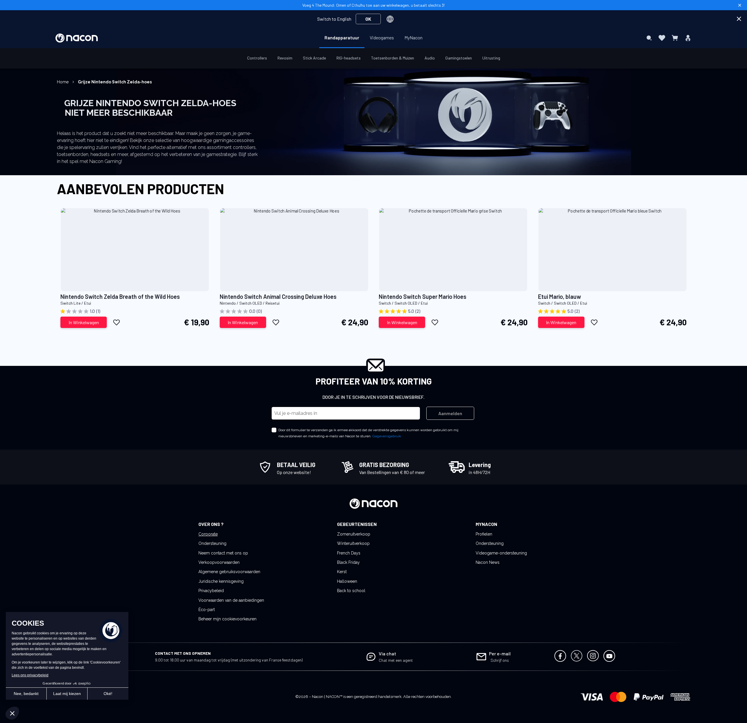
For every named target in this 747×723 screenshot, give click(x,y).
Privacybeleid (211, 590)
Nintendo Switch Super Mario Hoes (422, 296)
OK (368, 19)
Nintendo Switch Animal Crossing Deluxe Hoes (278, 296)
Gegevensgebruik (386, 436)
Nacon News (488, 562)
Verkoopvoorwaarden (219, 562)
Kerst (342, 571)
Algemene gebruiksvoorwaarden (229, 571)
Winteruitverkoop (353, 543)
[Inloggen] (688, 38)
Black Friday (348, 562)
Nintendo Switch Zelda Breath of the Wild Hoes (120, 296)
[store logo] (76, 38)
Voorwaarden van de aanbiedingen (231, 600)
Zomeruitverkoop (353, 534)
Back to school (351, 590)
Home (63, 82)
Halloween (347, 581)
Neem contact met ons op (223, 553)
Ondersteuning (212, 543)
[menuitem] (341, 37)
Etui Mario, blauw (559, 296)
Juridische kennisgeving (221, 581)
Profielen (484, 534)
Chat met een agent (396, 660)
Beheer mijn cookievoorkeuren (227, 619)
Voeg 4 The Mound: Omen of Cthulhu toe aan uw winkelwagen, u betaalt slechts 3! (373, 5)
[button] (116, 322)
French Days (348, 553)
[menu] (373, 38)
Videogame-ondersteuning (501, 553)
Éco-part (206, 609)
